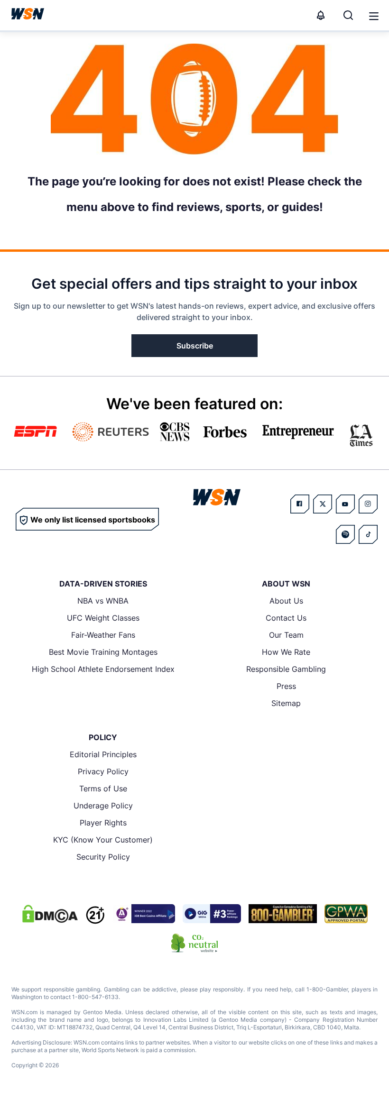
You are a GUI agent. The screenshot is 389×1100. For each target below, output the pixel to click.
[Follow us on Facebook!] (299, 504)
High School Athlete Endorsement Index (103, 669)
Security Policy (103, 857)
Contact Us (286, 618)
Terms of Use (103, 788)
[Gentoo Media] (212, 913)
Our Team (286, 635)
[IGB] (143, 913)
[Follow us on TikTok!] (368, 534)
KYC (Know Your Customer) (103, 839)
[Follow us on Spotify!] (345, 534)
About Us (286, 600)
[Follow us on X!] (322, 504)
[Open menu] (373, 15)
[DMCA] (49, 913)
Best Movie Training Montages (103, 652)
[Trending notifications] (320, 15)
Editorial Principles (103, 754)
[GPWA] (346, 913)
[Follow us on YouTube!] (345, 504)
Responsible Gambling (286, 669)
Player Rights (103, 822)
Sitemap (286, 703)
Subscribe (194, 345)
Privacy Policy (103, 771)
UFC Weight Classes (103, 618)
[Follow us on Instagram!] (368, 504)
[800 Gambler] (283, 913)
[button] (374, 16)
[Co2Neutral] (194, 943)
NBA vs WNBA (103, 600)
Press (286, 686)
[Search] (348, 15)
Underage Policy (103, 805)
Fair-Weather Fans (103, 635)
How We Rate (286, 652)
